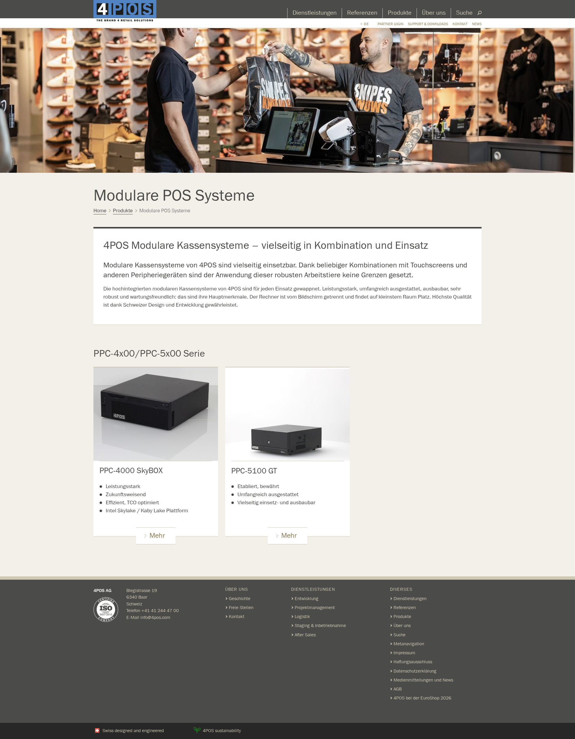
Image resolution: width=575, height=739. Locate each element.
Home (99, 210)
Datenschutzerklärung (415, 671)
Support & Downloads (428, 24)
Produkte (399, 13)
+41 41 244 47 (157, 611)
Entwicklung (306, 599)
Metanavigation (409, 644)
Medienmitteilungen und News (423, 680)
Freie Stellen (241, 608)
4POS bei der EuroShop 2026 (422, 698)
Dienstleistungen (315, 13)
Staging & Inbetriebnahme (320, 626)
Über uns (434, 13)
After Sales (305, 635)
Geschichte (239, 599)
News (477, 24)
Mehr (157, 535)
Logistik (302, 617)
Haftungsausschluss (413, 662)
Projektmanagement (315, 608)
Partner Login (390, 24)
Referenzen (362, 13)
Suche (464, 13)
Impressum (404, 653)
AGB (398, 689)
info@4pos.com (155, 617)
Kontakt (460, 24)
